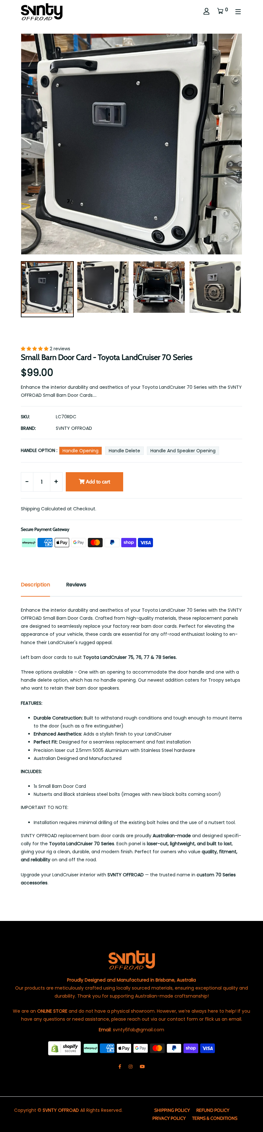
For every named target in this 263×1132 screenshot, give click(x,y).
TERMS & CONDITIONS (214, 1118)
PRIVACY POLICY (169, 1118)
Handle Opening (80, 450)
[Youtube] (142, 1066)
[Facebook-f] (120, 1066)
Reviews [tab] (76, 584)
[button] (35, 348)
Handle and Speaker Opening (183, 450)
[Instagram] (130, 1066)
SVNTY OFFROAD (74, 428)
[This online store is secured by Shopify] (65, 1048)
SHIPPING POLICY (172, 1110)
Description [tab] (35, 584)
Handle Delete (124, 450)
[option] (47, 290)
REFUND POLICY (212, 1110)
